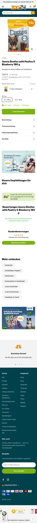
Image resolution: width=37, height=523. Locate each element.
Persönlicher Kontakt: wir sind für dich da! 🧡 (18, 2)
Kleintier (23, 392)
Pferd (22, 399)
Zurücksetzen (24, 13)
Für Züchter (5, 409)
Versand (4, 385)
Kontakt (4, 381)
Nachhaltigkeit (6, 416)
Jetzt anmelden (19, 471)
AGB (8, 520)
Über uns (5, 405)
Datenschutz (14, 520)
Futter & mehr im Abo (9, 419)
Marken (22, 403)
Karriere (4, 423)
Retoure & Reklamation (6, 397)
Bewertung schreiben (18, 243)
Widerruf (27, 520)
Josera (4, 58)
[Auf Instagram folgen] (8, 479)
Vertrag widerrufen (8, 392)
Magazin (23, 406)
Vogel (22, 395)
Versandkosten (13, 77)
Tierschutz (5, 412)
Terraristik (23, 388)
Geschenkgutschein (8, 401)
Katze (22, 381)
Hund (22, 377)
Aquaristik (23, 385)
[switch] (4, 519)
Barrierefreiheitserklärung (9, 431)
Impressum (21, 520)
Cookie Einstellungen (9, 427)
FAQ (3, 377)
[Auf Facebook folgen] (3, 479)
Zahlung (4, 388)
